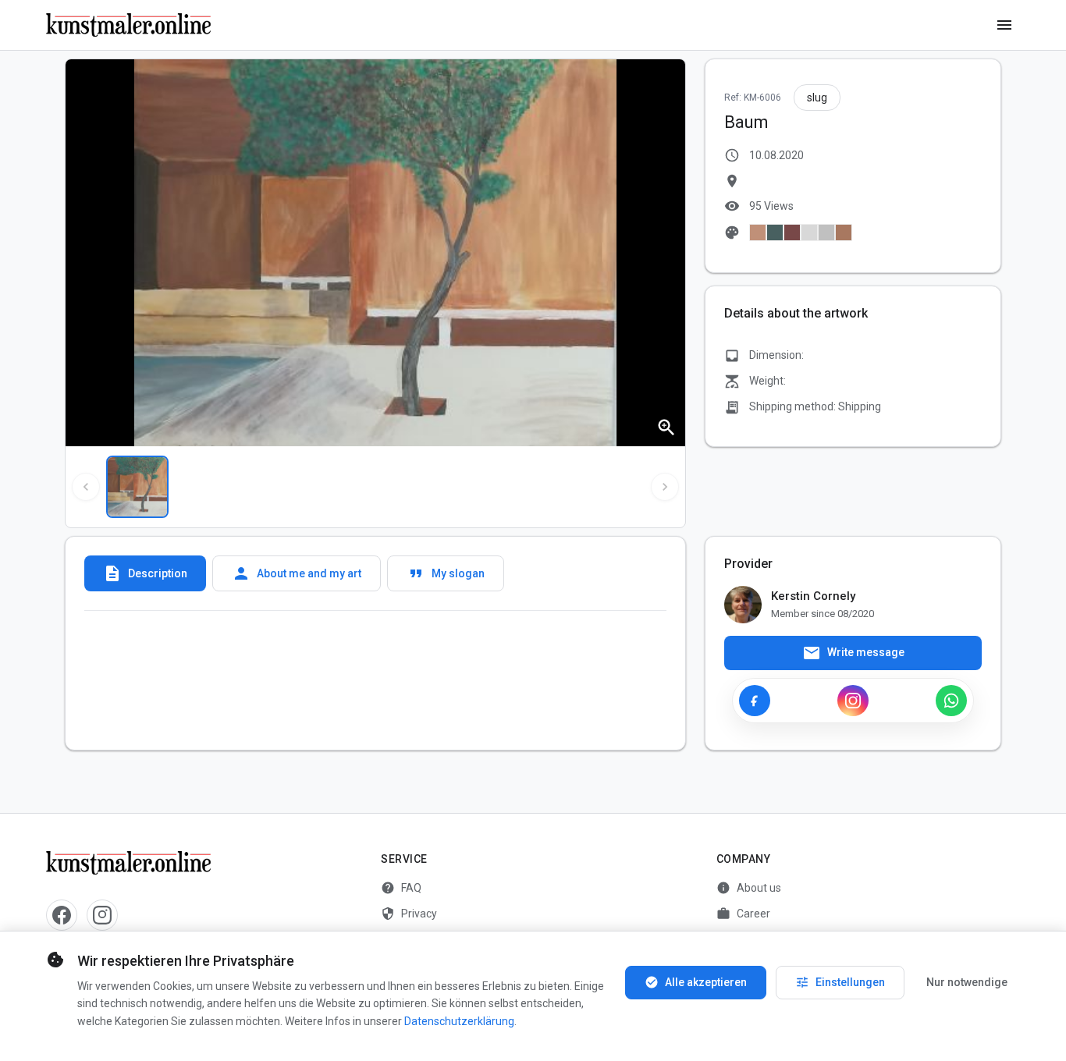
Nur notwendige (966, 982)
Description (145, 573)
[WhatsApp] (951, 700)
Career (743, 914)
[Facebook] (754, 700)
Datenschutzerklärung (459, 1021)
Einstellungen (840, 982)
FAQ (401, 888)
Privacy (409, 914)
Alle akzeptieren (696, 982)
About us (748, 888)
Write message (853, 653)
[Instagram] (853, 700)
